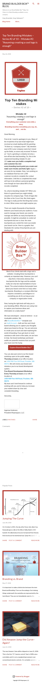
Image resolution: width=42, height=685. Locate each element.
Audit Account (12, 323)
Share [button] (35, 419)
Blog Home (6, 21)
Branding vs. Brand (12, 578)
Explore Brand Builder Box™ (21, 347)
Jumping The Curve (13, 518)
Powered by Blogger (22, 676)
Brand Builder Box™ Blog (15, 5)
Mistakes (11, 419)
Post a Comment (15, 540)
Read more (35, 540)
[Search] (33, 3)
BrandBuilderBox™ (15, 321)
